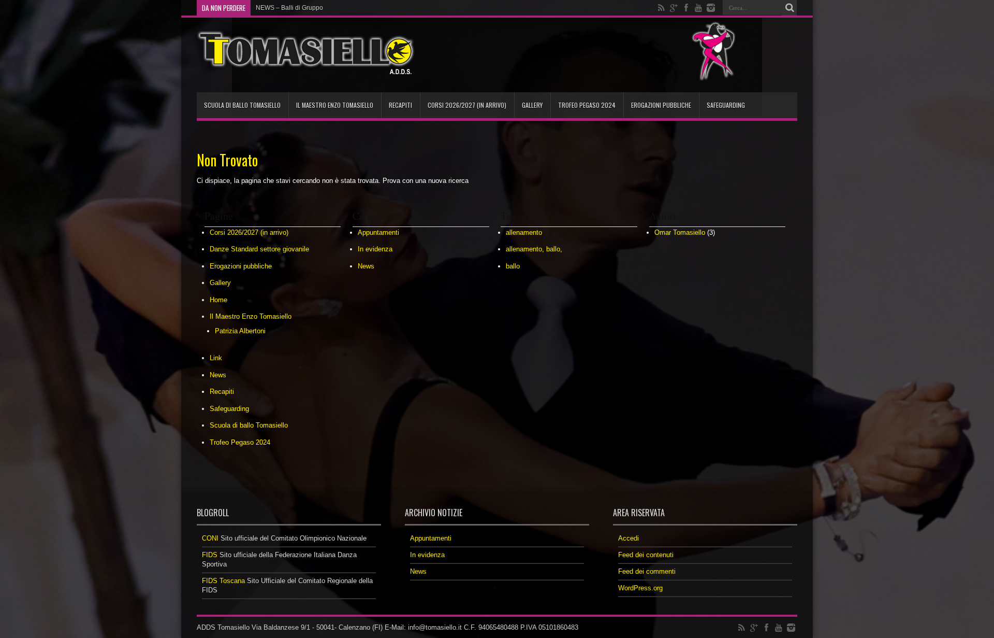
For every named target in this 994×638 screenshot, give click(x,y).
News (218, 375)
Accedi (628, 538)
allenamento (524, 232)
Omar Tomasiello (679, 232)
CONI (210, 538)
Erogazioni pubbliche (661, 105)
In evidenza (375, 249)
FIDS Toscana (223, 581)
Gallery (532, 105)
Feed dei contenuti (646, 555)
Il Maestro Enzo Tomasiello (334, 105)
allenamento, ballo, (534, 249)
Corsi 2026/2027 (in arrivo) (467, 105)
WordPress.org (640, 588)
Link (216, 358)
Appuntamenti (378, 232)
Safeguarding (726, 105)
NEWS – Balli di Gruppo (289, 7)
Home (218, 300)
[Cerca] (789, 8)
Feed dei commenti (647, 571)
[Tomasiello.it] (306, 66)
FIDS (209, 555)
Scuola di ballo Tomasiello (242, 105)
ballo (513, 266)
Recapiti (400, 105)
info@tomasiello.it (435, 627)
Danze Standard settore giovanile (259, 249)
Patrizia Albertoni (240, 331)
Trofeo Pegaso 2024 (587, 105)
